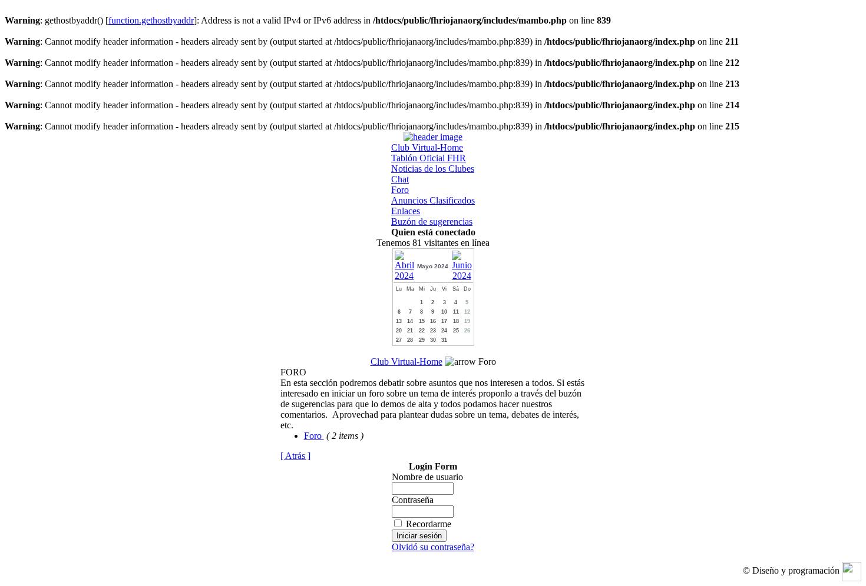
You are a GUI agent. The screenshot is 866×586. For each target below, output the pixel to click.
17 (444, 321)
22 (422, 331)
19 (467, 321)
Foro (400, 190)
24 (444, 331)
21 (410, 331)
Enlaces (405, 211)
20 (399, 331)
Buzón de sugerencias (431, 222)
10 (444, 312)
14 (410, 321)
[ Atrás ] (295, 456)
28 (410, 340)
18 (456, 321)
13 (399, 321)
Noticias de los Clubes (432, 169)
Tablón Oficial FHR (428, 158)
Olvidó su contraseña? (433, 547)
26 (467, 331)
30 (433, 340)
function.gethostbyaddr (151, 20)
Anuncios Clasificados (433, 200)
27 (399, 340)
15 (422, 321)
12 (467, 312)
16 (433, 321)
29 (422, 340)
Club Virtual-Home (427, 147)
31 (444, 340)
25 (456, 331)
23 (433, 331)
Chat (400, 179)
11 (456, 312)
